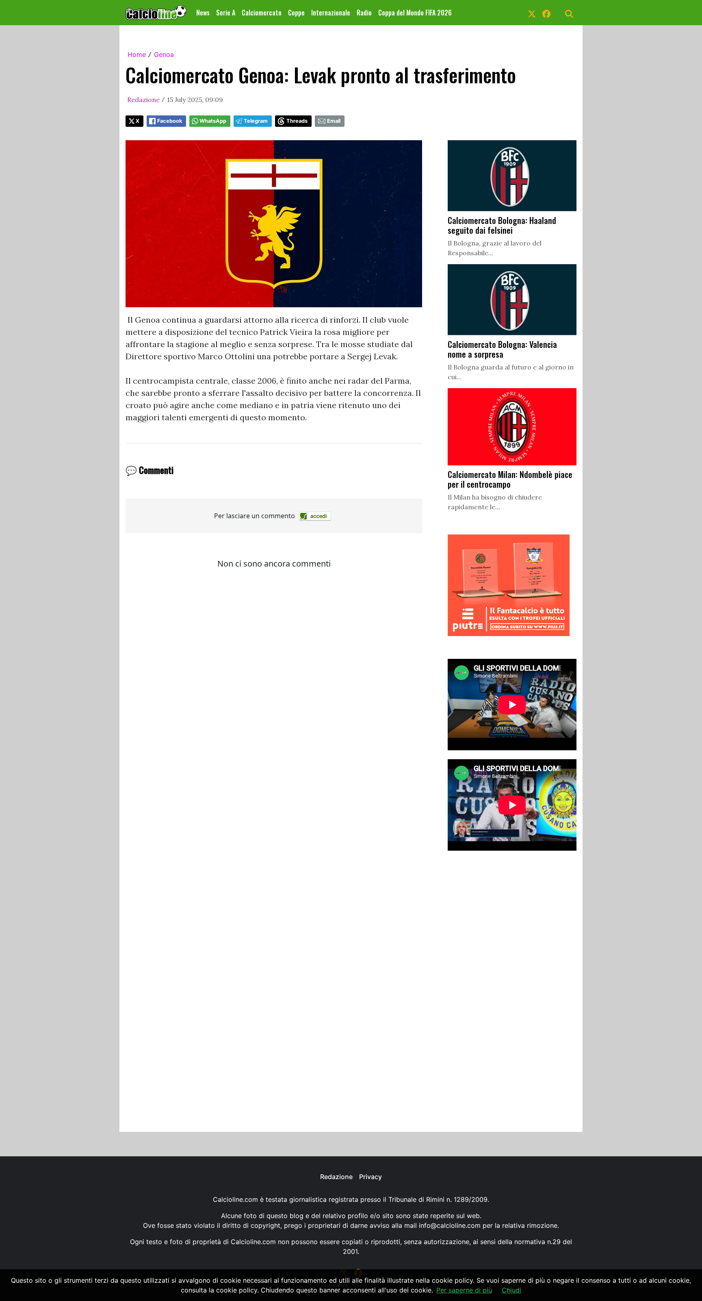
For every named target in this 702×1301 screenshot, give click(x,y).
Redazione (143, 100)
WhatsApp (212, 121)
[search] (569, 12)
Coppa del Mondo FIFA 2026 (415, 12)
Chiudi (511, 1290)
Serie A (225, 12)
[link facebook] (546, 12)
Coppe (296, 12)
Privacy (370, 1177)
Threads (297, 121)
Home (137, 54)
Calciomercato (262, 12)
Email (333, 121)
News (203, 12)
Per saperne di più (464, 1290)
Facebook (169, 121)
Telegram (256, 121)
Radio (364, 12)
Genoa (164, 54)
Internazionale (330, 12)
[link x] (531, 12)
